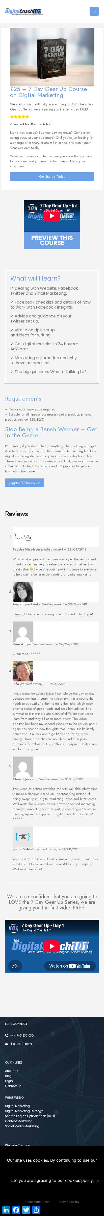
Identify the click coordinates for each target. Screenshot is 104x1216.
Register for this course (24, 482)
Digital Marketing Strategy (24, 1111)
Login (9, 1081)
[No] (97, 1181)
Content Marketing (18, 1121)
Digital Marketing (17, 1106)
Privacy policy (69, 1202)
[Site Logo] (24, 11)
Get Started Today (52, 176)
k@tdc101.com (21, 1044)
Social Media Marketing (22, 1126)
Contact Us (13, 1086)
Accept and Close (36, 1202)
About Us (11, 1071)
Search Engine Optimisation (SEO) (30, 1116)
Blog (8, 1076)
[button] (94, 11)
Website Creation (17, 1145)
